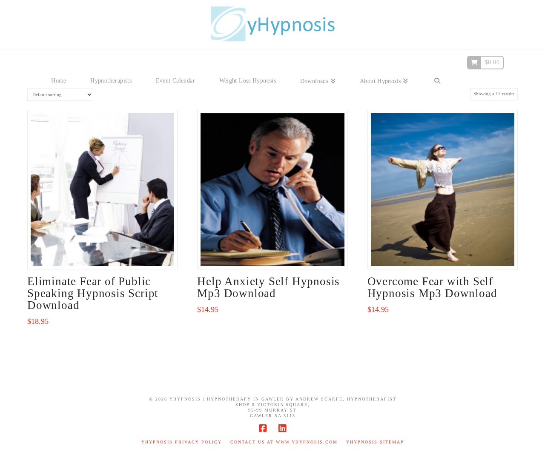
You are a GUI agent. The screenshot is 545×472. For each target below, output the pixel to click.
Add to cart (106, 254)
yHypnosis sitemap (375, 442)
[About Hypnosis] (384, 68)
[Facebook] (263, 428)
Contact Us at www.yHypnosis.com (284, 442)
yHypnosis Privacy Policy (181, 442)
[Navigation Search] (437, 68)
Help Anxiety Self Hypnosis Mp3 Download (268, 287)
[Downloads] (317, 68)
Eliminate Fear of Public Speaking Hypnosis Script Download (92, 293)
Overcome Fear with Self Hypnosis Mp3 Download (432, 287)
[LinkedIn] (282, 428)
